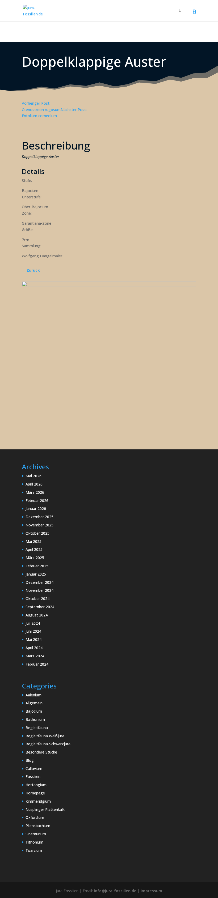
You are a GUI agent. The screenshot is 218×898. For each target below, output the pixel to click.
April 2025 (34, 549)
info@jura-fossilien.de (115, 890)
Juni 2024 (33, 631)
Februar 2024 (37, 664)
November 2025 (39, 524)
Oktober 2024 (37, 598)
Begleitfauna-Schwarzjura (48, 743)
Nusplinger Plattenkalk (45, 809)
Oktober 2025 (37, 533)
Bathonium (35, 719)
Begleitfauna (37, 727)
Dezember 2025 (39, 516)
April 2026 (34, 484)
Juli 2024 (33, 623)
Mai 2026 (33, 475)
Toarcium (34, 850)
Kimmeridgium (38, 801)
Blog (30, 760)
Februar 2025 (37, 565)
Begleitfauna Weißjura (45, 735)
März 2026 (35, 492)
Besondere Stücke (41, 752)
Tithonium (34, 842)
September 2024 (40, 606)
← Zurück (31, 270)
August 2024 (37, 615)
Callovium (34, 768)
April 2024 (34, 647)
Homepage (35, 792)
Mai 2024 (33, 639)
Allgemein (34, 702)
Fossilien (33, 776)
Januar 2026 (36, 508)
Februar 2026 (37, 500)
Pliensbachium (38, 825)
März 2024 (35, 655)
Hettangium (36, 784)
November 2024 (39, 590)
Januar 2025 (36, 574)
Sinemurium (36, 833)
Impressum (151, 890)
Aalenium (33, 694)
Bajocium (34, 711)
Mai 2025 (33, 541)
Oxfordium (35, 817)
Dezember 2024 (39, 582)
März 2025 (35, 557)
